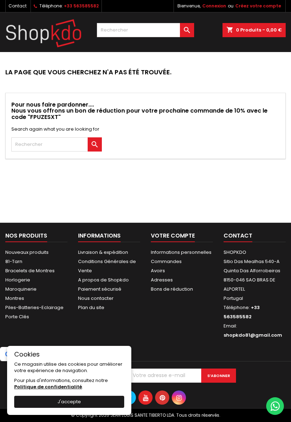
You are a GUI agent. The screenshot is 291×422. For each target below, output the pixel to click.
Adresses (162, 279)
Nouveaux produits (27, 252)
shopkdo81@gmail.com (253, 335)
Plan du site (91, 307)
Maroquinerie (21, 289)
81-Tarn (13, 261)
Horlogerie (17, 279)
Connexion (214, 6)
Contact (18, 6)
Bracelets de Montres (30, 270)
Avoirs (158, 270)
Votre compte (173, 236)
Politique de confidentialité (48, 386)
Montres (14, 298)
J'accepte (69, 401)
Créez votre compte (258, 6)
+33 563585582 (81, 6)
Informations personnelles (181, 252)
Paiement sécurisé (99, 289)
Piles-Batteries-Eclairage (34, 307)
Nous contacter (96, 298)
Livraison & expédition (103, 252)
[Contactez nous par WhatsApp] (275, 406)
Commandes (166, 261)
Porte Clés (17, 316)
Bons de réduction (172, 289)
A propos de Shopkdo (103, 279)
